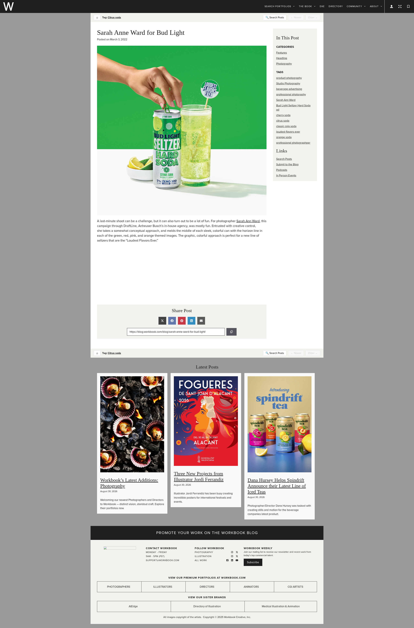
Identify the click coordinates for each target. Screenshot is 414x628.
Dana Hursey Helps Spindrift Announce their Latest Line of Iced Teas (277, 485)
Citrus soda (114, 17)
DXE (322, 6)
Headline (281, 58)
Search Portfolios (278, 6)
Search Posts (284, 159)
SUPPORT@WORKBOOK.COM (162, 560)
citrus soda (282, 120)
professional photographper (293, 142)
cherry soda (283, 115)
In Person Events (286, 175)
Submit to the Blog (287, 164)
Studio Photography (288, 83)
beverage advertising (289, 89)
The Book (305, 6)
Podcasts (281, 170)
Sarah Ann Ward (248, 221)
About (374, 6)
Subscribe (253, 562)
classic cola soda (286, 126)
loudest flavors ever (288, 131)
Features (281, 52)
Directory (336, 6)
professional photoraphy (291, 94)
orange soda (284, 137)
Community (354, 6)
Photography (284, 63)
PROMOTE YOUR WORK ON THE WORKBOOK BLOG (207, 532)
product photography (289, 78)
